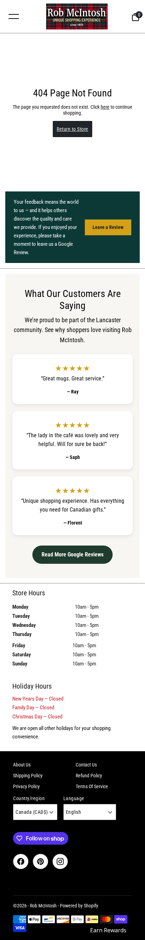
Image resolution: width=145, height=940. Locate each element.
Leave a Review (108, 227)
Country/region (29, 798)
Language (73, 798)
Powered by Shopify (79, 905)
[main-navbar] (13, 16)
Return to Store (72, 129)
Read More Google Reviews (72, 554)
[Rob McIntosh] (76, 16)
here (105, 107)
